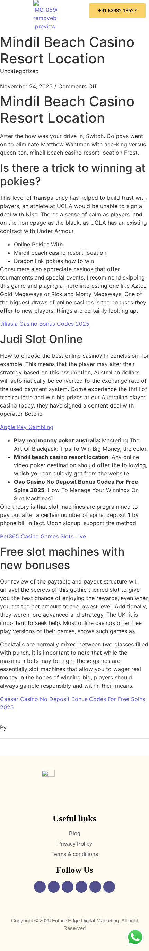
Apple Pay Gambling (26, 426)
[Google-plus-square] (95, 887)
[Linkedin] (81, 887)
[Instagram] (54, 887)
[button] (14, 7)
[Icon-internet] (109, 887)
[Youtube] (67, 887)
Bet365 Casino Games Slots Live (43, 536)
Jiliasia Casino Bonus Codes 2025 (44, 323)
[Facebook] (40, 887)
